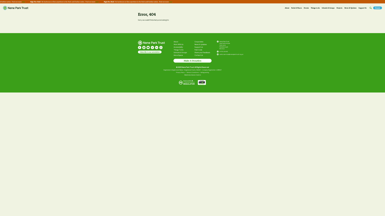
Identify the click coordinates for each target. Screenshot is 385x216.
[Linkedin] (156, 47)
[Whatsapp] (161, 47)
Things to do (315, 8)
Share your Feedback (202, 52)
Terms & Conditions (192, 72)
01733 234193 (223, 51)
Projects (339, 8)
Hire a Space (178, 55)
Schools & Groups (328, 8)
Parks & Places (296, 8)
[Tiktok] (152, 47)
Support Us (363, 8)
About (287, 8)
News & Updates (350, 8)
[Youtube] (148, 47)
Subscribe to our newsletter (150, 52)
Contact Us (199, 55)
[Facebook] (139, 47)
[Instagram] (144, 47)
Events (306, 8)
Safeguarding (204, 72)
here (18, 2)
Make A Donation (192, 60)
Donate (377, 8)
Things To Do (178, 50)
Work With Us (178, 44)
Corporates (199, 42)
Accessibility (178, 47)
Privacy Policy (180, 72)
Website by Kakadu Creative (192, 75)
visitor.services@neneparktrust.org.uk (231, 54)
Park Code (198, 50)
